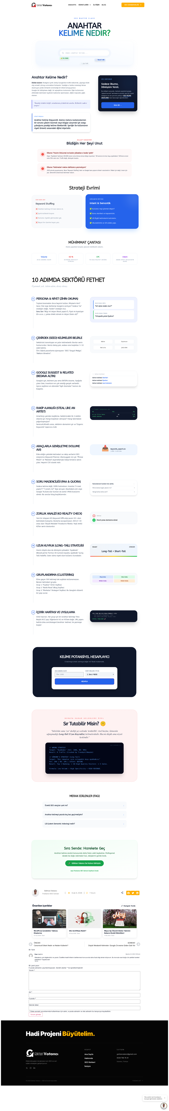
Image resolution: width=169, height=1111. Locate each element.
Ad (30, 992)
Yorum (32, 970)
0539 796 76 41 (123, 1058)
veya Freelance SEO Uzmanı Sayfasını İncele (85, 871)
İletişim (96, 5)
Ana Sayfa (88, 1054)
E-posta (32, 998)
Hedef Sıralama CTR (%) (92, 671)
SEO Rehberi (89, 1062)
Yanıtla (36, 961)
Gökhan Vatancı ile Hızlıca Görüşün (84, 863)
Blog (104, 5)
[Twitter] (27, 1068)
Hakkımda (88, 1058)
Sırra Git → (118, 105)
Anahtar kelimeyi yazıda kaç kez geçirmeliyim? (84, 814)
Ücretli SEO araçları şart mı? (84, 805)
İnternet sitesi (33, 1005)
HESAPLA (84, 681)
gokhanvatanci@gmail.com (127, 1054)
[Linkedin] (34, 1068)
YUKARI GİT (136, 1080)
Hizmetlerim (83, 5)
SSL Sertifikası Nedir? (77, 931)
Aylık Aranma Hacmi (61, 671)
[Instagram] (30, 1068)
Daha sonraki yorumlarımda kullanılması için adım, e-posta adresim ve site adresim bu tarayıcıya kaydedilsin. (71, 1011)
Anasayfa (72, 5)
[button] (128, 893)
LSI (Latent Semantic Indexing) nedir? (84, 824)
